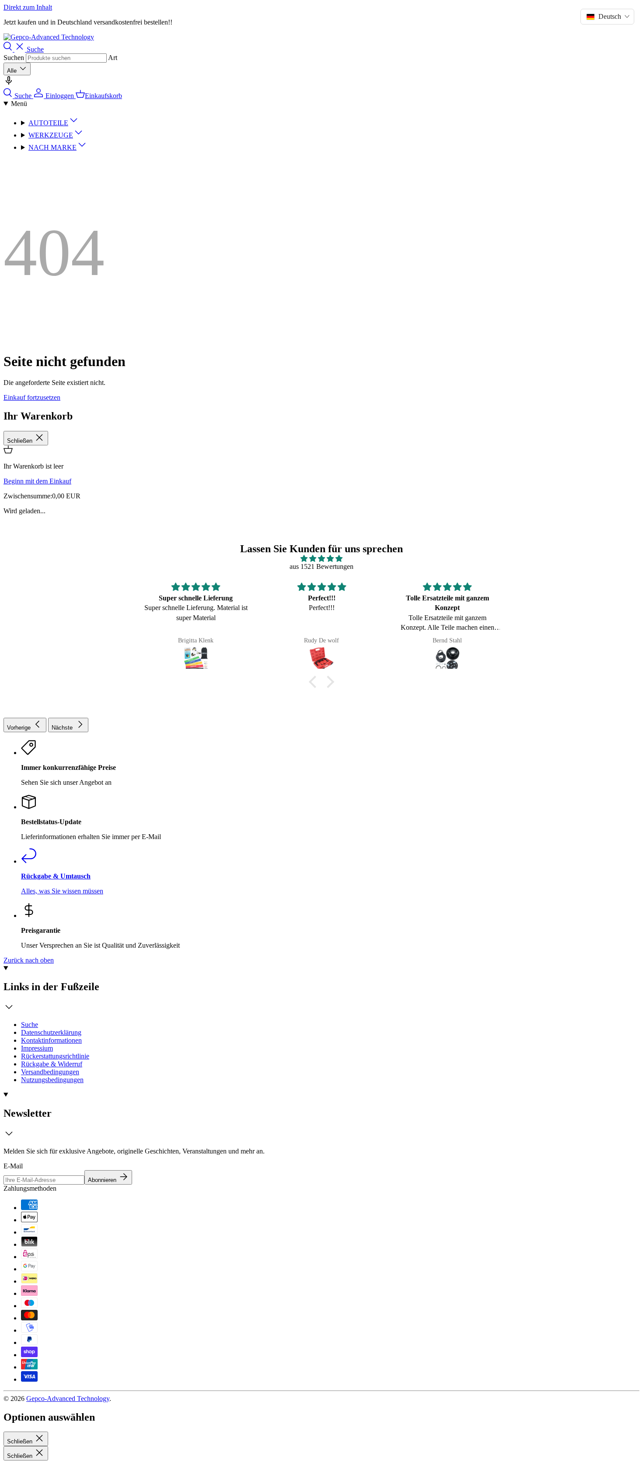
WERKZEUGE (50, 135)
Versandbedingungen (50, 1072)
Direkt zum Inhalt (27, 7)
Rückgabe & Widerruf (51, 1064)
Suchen (13, 57)
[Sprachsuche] (8, 83)
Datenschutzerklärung (51, 1032)
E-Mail (13, 1166)
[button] (315, 682)
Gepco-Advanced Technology (67, 1398)
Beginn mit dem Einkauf (37, 481)
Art (112, 57)
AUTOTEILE (48, 123)
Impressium (37, 1048)
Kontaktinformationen (51, 1040)
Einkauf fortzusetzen (31, 397)
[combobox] (66, 58)
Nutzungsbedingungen (52, 1079)
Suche (29, 1024)
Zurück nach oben (28, 960)
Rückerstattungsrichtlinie (55, 1056)
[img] (321, 559)
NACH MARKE (52, 147)
